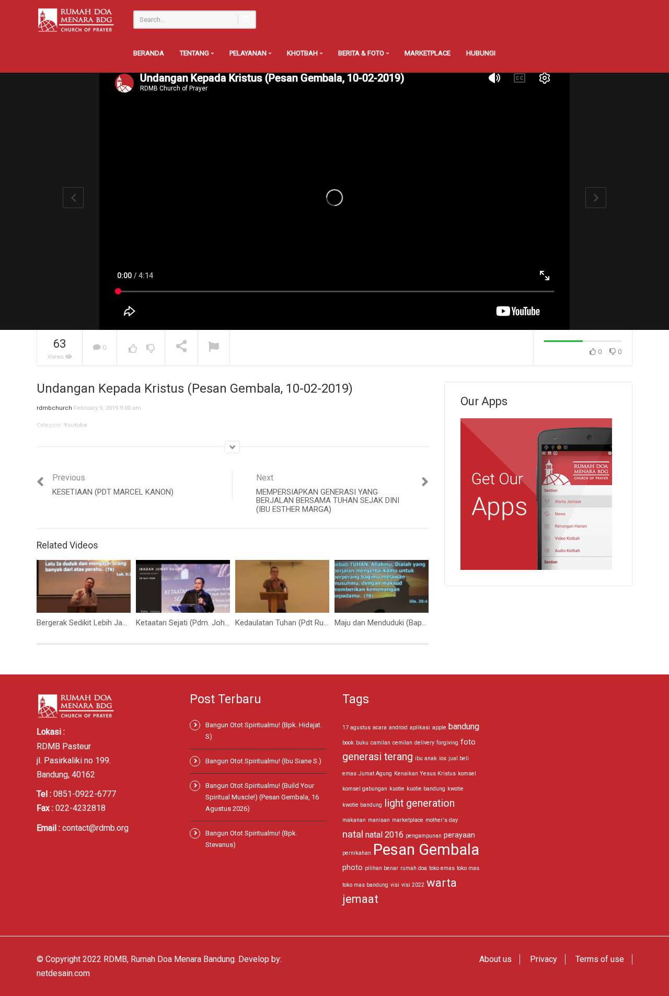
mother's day (441, 820)
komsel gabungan (364, 788)
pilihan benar (381, 868)
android (398, 727)
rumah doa (413, 868)
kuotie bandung (426, 788)
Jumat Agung (375, 773)
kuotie (397, 788)
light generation (419, 803)
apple (439, 727)
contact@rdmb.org (95, 828)
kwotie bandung (362, 805)
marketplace (407, 820)
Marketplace (428, 53)
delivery (424, 742)
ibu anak (426, 758)
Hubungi (480, 53)
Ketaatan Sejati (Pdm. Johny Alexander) (203, 622)
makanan (354, 820)
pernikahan (356, 853)
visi (394, 884)
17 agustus (356, 727)
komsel (467, 773)
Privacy (543, 959)
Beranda (148, 53)
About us (495, 959)
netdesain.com (63, 973)
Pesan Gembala (426, 849)
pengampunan (424, 835)
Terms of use (599, 959)
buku (362, 742)
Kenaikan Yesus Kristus (425, 773)
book (348, 742)
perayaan (459, 835)
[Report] (214, 348)
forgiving (447, 742)
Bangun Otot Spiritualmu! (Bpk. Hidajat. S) (263, 730)
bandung (463, 726)
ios (442, 758)
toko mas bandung (365, 884)
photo (352, 867)
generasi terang (377, 757)
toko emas (442, 868)
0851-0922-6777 (84, 794)
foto (468, 742)
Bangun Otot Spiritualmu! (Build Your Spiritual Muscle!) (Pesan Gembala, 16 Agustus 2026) (262, 797)
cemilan (402, 742)
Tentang (195, 53)
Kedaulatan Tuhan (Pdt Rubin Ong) (293, 622)
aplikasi (420, 727)
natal (352, 834)
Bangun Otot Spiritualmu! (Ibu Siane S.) (263, 761)
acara (380, 727)
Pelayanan (248, 53)
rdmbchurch (54, 408)
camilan (380, 742)
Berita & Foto (362, 53)
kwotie (455, 788)
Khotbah (303, 53)
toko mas (468, 868)
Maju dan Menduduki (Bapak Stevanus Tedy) (409, 622)
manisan (379, 820)
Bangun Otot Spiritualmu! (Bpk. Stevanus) (251, 839)
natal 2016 (384, 835)
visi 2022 (412, 884)
